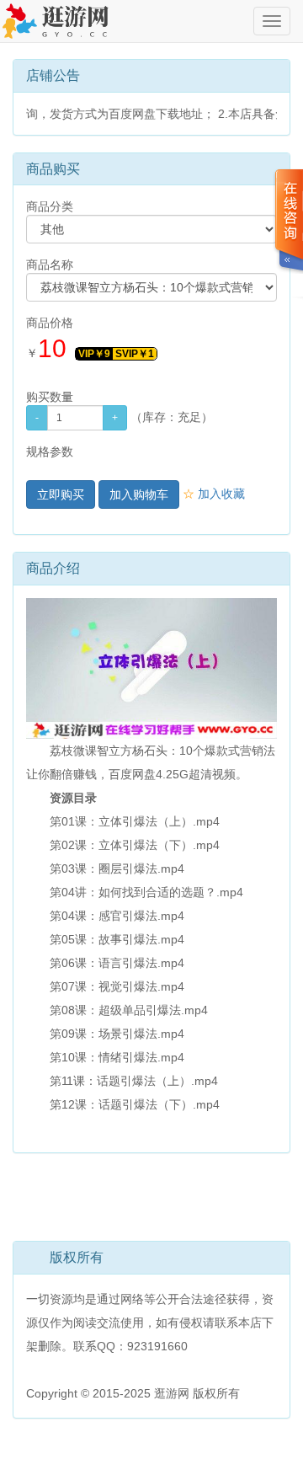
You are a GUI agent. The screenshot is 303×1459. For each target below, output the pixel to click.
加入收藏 (214, 493)
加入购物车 (138, 494)
